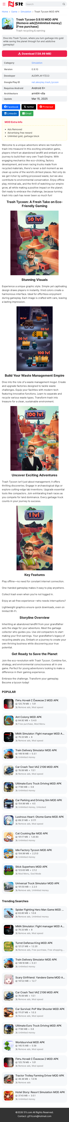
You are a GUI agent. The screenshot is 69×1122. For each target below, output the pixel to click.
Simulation (26, 11)
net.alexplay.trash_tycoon (45, 82)
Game (14, 11)
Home (5, 11)
